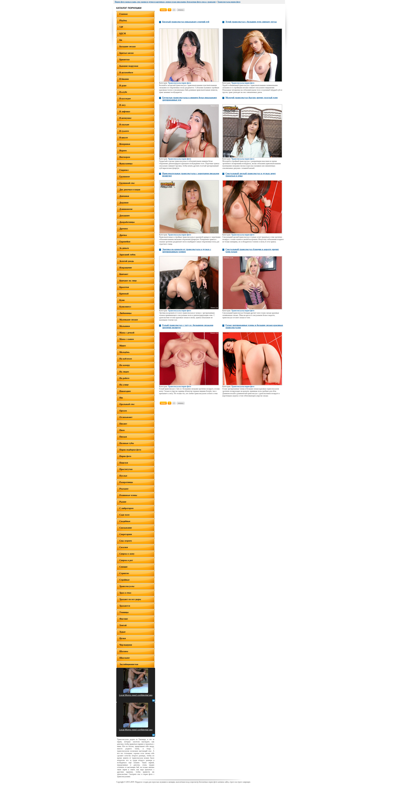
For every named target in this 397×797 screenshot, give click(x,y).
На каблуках (125, 359)
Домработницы (127, 222)
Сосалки (123, 547)
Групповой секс (127, 183)
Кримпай (124, 294)
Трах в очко (125, 593)
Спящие (123, 567)
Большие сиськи (127, 46)
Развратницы (126, 482)
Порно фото (125, 456)
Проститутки (125, 469)
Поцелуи (123, 463)
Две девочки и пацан (129, 189)
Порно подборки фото (130, 450)
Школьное (124, 658)
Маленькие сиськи (128, 320)
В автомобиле (126, 72)
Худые (122, 632)
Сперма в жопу (126, 554)
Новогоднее (125, 391)
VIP (121, 27)
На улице (124, 385)
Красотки (124, 287)
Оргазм (123, 411)
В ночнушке (125, 118)
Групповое (124, 176)
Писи (122, 430)
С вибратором (126, 508)
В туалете (124, 131)
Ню (121, 398)
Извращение (125, 267)
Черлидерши (125, 645)
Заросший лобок (127, 254)
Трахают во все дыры (130, 599)
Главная (123, 14)
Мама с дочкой (126, 333)
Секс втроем (125, 541)
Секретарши (125, 534)
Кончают (123, 274)
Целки (122, 638)
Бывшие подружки (128, 66)
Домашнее (124, 215)
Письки (123, 437)
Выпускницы (125, 163)
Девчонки (124, 196)
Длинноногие (125, 209)
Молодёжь (124, 352)
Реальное (123, 489)
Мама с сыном (126, 339)
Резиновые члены (128, 495)
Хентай (123, 625)
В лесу (122, 105)
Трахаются (124, 606)
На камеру (124, 365)
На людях (124, 372)
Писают (123, 424)
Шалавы (123, 651)
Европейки (124, 241)
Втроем (123, 150)
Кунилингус (125, 307)
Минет (122, 346)
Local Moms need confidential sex (135, 695)
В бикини (124, 79)
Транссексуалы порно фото (179, 83)
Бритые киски (126, 53)
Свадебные (124, 521)
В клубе (123, 92)
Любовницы (125, 313)
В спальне (124, 124)
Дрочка (123, 235)
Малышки (124, 326)
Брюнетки (124, 59)
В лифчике (124, 111)
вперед (180, 10)
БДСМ (122, 33)
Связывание (125, 528)
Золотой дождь (126, 261)
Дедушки (123, 202)
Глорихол (124, 170)
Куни (122, 300)
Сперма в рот (126, 560)
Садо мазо (124, 515)
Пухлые (123, 476)
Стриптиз (124, 573)
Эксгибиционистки (128, 664)
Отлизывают (125, 417)
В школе (123, 137)
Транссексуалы (126, 586)
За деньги (124, 248)
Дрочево (123, 228)
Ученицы (124, 612)
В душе (122, 85)
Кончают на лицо (128, 280)
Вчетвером (124, 157)
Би (120, 40)
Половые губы (126, 443)
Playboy (123, 20)
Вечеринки (124, 144)
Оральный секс (127, 404)
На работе (124, 378)
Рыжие (122, 502)
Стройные (124, 580)
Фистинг (123, 619)
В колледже (125, 98)
